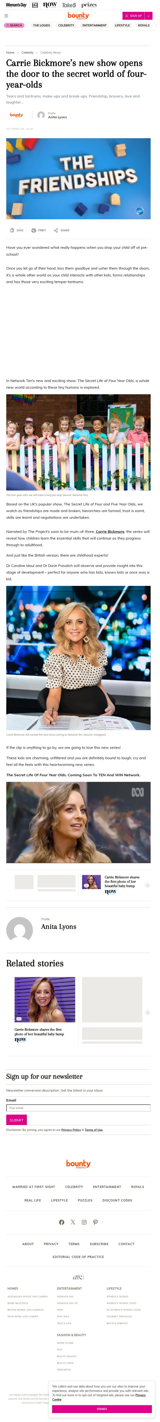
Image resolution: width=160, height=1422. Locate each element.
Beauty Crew (65, 1363)
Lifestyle (122, 25)
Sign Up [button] (136, 15)
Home (10, 52)
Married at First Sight (33, 1187)
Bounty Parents (117, 1323)
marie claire (65, 1343)
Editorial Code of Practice (78, 1257)
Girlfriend (64, 1369)
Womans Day (65, 1296)
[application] (78, 178)
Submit (17, 1120)
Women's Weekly (118, 1296)
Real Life (33, 1200)
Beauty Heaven (67, 1356)
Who (60, 1310)
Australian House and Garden (28, 1296)
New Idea (63, 1316)
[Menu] (6, 16)
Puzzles (85, 1200)
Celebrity (66, 25)
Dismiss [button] (102, 1409)
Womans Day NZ (67, 1303)
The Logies (41, 25)
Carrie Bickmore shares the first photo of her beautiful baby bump (122, 881)
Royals (144, 25)
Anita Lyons (57, 117)
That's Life (64, 1323)
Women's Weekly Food (121, 1303)
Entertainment (94, 25)
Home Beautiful (18, 1303)
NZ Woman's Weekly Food (124, 1310)
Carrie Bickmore (110, 531)
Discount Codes (117, 1200)
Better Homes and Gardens (26, 1310)
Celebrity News (50, 52)
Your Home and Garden (23, 1316)
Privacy (51, 1244)
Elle (59, 1349)
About (28, 1244)
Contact (127, 1244)
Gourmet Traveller (119, 1316)
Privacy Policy (71, 1129)
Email (11, 1100)
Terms (74, 1244)
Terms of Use (94, 1129)
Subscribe (99, 1244)
